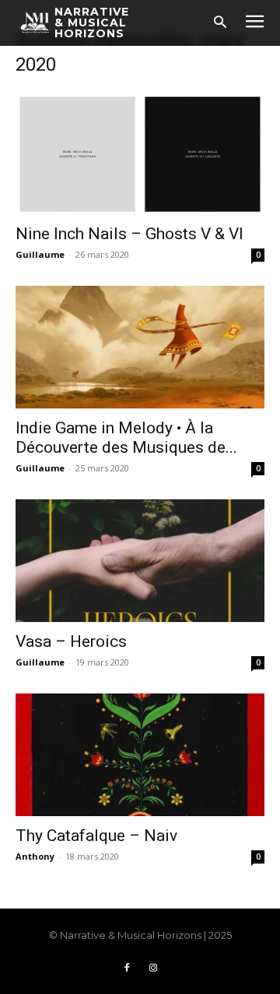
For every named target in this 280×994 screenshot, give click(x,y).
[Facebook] (126, 968)
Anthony (35, 856)
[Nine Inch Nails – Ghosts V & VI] (140, 153)
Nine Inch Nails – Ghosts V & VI (129, 233)
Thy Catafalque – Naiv (96, 835)
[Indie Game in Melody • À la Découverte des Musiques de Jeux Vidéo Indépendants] (140, 347)
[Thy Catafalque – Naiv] (140, 754)
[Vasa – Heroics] (140, 560)
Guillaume (40, 254)
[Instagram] (153, 968)
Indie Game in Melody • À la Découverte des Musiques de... (126, 438)
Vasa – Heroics (71, 641)
